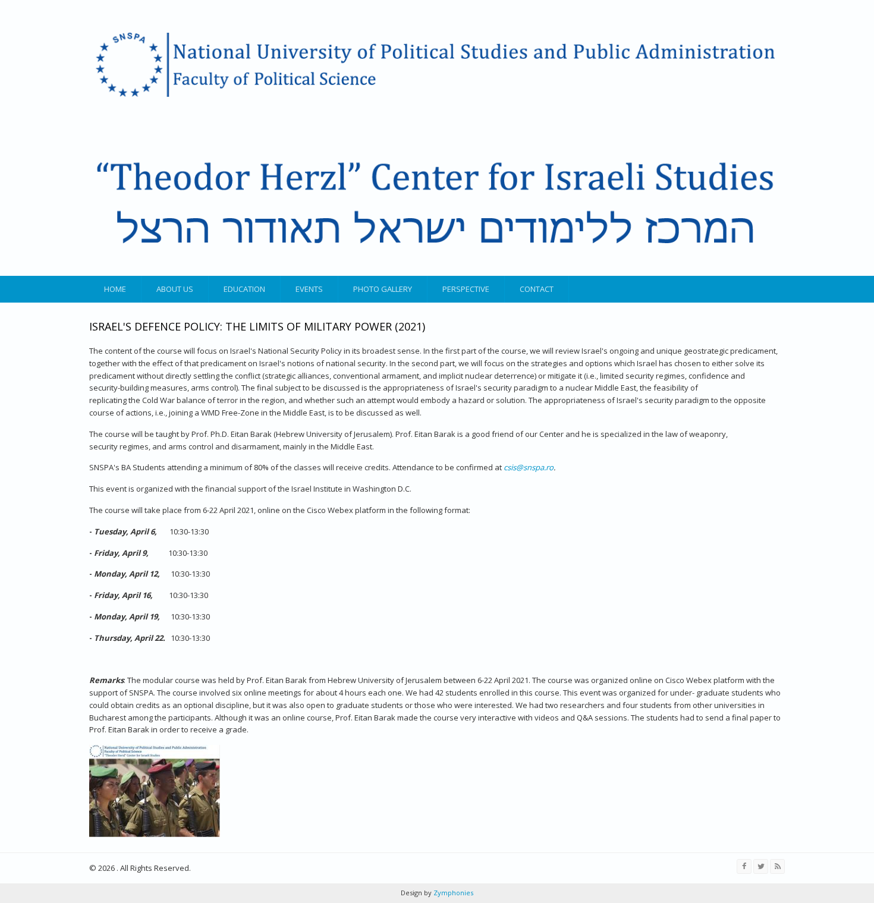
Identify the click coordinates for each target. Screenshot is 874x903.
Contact (537, 289)
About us (174, 289)
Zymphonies (452, 892)
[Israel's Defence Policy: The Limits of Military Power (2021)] (154, 834)
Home (115, 289)
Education (244, 289)
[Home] (435, 138)
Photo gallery (382, 289)
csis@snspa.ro (529, 467)
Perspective (465, 289)
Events (309, 289)
